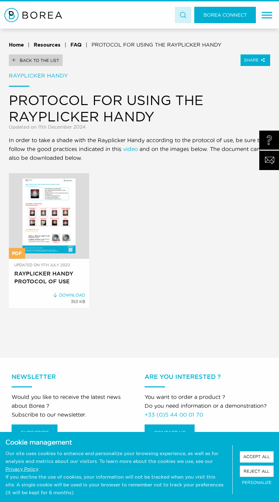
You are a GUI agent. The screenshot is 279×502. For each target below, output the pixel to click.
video (130, 149)
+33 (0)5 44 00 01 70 (174, 415)
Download (72, 295)
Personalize (257, 482)
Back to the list (39, 60)
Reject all (256, 471)
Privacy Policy (21, 469)
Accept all (256, 456)
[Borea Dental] (33, 15)
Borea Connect (225, 15)
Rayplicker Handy (38, 75)
